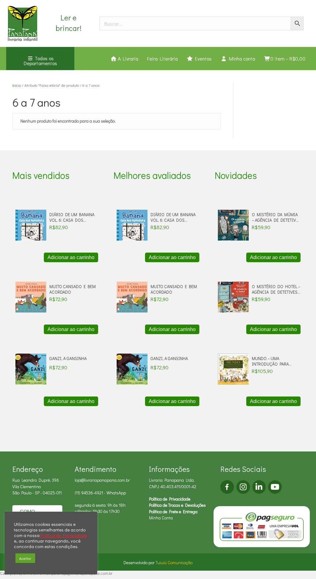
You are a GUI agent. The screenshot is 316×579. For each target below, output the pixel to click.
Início (16, 85)
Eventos (202, 58)
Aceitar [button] (25, 558)
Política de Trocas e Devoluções (177, 505)
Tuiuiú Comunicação (174, 562)
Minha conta (241, 58)
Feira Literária (162, 58)
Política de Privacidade (169, 499)
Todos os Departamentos (40, 60)
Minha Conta (161, 518)
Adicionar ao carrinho (71, 257)
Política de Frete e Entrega (173, 511)
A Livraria (127, 58)
